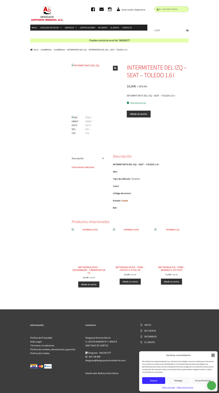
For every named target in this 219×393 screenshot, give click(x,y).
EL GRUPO (114, 27)
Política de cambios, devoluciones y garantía (52, 349)
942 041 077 (105, 352)
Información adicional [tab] (83, 167)
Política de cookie (168, 387)
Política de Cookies (40, 353)
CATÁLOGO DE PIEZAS (49, 27)
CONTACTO (127, 27)
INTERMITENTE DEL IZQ (77, 49)
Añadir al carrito (138, 113)
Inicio (36, 49)
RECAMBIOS (150, 336)
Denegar (178, 380)
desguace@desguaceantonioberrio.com (105, 360)
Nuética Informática (108, 373)
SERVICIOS (69, 27)
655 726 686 (94, 356)
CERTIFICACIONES (87, 27)
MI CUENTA (102, 27)
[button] (213, 355)
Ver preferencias (203, 380)
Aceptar (153, 380)
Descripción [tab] (78, 158)
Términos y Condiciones (42, 345)
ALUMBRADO (46, 49)
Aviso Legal (36, 341)
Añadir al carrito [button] (88, 284)
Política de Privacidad (185, 387)
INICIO (34, 27)
